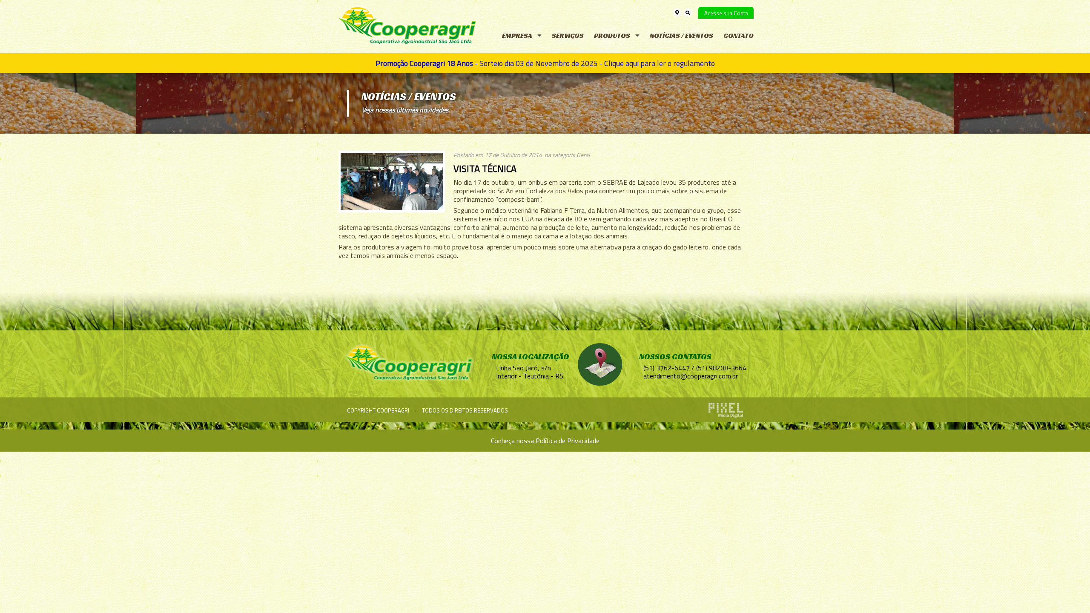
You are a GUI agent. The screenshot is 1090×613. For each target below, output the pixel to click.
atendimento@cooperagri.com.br (690, 376)
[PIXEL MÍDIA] (725, 410)
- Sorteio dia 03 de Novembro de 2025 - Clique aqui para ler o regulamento (545, 63)
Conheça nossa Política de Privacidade (545, 440)
